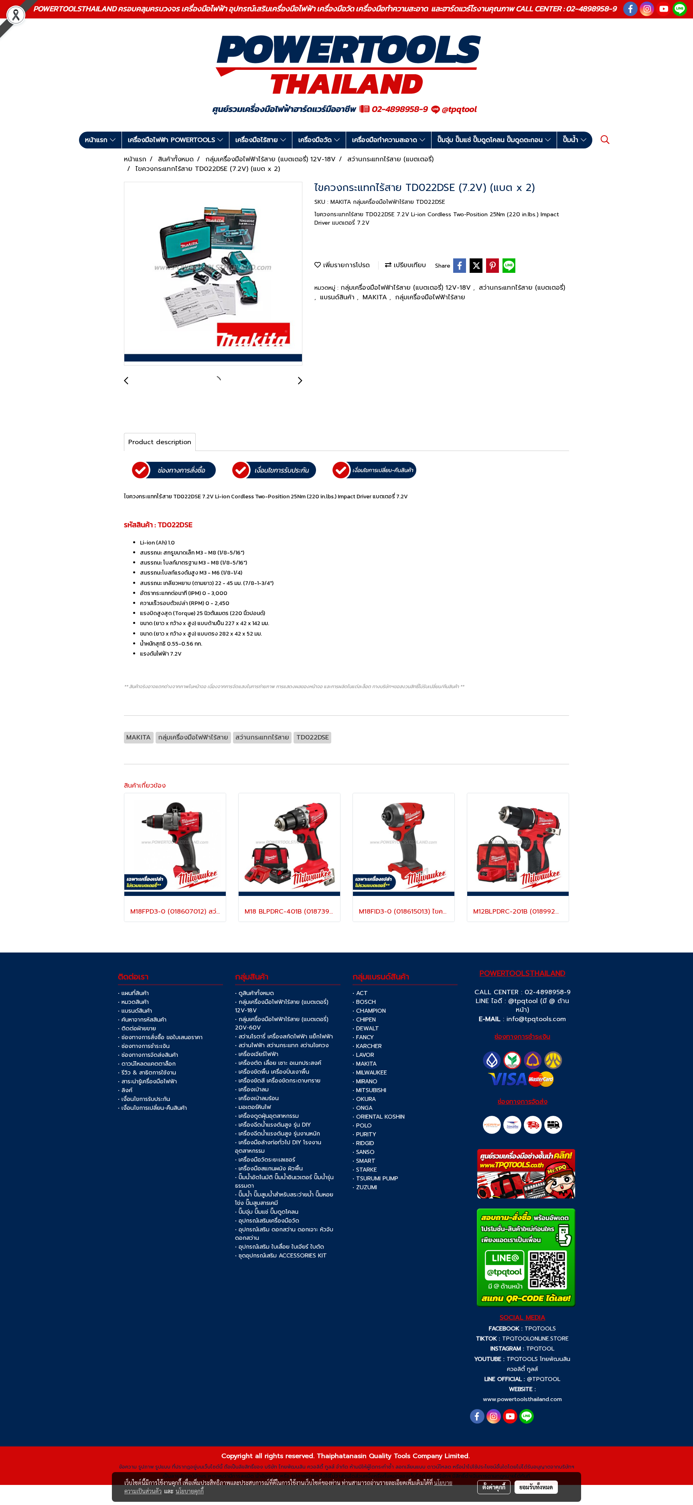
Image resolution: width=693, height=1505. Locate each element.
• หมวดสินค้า (133, 1002)
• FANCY (363, 1037)
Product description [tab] (159, 442)
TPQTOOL (540, 1349)
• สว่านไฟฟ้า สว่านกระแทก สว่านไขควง (282, 1045)
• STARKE (365, 1170)
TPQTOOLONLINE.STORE (535, 1338)
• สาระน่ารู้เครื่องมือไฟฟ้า (147, 1081)
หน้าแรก (97, 140)
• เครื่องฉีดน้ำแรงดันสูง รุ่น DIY (273, 1125)
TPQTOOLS (540, 1328)
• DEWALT (366, 1028)
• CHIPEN (364, 1020)
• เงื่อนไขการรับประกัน (144, 1099)
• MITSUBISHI (369, 1090)
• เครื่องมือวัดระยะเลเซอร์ (265, 1160)
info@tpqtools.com (536, 1019)
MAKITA (376, 297)
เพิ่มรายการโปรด (345, 265)
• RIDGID (363, 1143)
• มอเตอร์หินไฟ (253, 1107)
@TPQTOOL (543, 1379)
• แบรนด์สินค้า (135, 1011)
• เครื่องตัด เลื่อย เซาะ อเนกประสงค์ (278, 1063)
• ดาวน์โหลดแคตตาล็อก (147, 1064)
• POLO (362, 1125)
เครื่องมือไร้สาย (257, 140)
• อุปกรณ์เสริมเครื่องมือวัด (267, 1221)
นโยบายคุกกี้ (190, 1491)
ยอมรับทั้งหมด (536, 1487)
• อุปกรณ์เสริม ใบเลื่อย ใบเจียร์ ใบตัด (279, 1247)
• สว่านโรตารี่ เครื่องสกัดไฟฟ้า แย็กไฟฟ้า (284, 1036)
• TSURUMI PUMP (375, 1178)
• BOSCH (364, 1002)
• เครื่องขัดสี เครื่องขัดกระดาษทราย (277, 1080)
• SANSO (364, 1152)
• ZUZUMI (365, 1187)
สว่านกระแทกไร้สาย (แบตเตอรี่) (522, 287)
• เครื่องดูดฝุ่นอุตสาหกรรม (267, 1116)
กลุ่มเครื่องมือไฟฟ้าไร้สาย (430, 297)
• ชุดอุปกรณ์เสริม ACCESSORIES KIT (281, 1255)
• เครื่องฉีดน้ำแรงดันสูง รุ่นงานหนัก (277, 1133)
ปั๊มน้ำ (572, 140)
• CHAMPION (369, 1011)
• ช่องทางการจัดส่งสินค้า (148, 1055)
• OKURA (364, 1099)
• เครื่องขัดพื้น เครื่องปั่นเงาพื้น (272, 1072)
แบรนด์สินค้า (338, 297)
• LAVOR (363, 1055)
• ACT (360, 993)
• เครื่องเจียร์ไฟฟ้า (256, 1054)
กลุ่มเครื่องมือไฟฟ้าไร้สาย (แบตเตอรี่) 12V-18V (406, 287)
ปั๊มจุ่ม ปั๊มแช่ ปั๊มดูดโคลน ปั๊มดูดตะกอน (491, 140)
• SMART (364, 1161)
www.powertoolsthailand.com (522, 1399)
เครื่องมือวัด (316, 140)
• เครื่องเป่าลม (252, 1089)
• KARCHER (367, 1046)
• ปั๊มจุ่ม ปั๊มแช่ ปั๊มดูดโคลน (266, 1212)
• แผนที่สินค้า (133, 993)
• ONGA (363, 1108)
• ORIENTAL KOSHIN (379, 1117)
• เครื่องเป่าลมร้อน (257, 1098)
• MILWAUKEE (370, 1072)
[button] (605, 139)
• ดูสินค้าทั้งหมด (254, 993)
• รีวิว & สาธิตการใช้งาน (147, 1072)
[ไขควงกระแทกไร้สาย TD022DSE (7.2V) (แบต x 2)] (213, 274)
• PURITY (364, 1134)
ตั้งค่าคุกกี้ (493, 1487)
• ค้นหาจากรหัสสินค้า (142, 1020)
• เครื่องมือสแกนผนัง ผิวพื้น (269, 1168)
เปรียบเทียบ (408, 265)
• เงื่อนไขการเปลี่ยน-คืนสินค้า (152, 1108)
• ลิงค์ (125, 1090)
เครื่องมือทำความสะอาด (385, 140)
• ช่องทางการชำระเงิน (144, 1046)
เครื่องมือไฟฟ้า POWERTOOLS (172, 140)
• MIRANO (365, 1081)
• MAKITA (365, 1064)
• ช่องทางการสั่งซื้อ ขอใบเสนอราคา (160, 1037)
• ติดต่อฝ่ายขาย (137, 1028)
